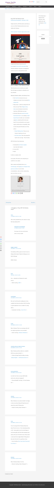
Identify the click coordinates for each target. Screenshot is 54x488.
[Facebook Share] (15, 193)
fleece (17, 120)
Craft (9, 8)
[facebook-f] (29, 1)
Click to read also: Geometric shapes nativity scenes (20, 31)
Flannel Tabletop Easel (19, 131)
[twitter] (33, 1)
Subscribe (43, 34)
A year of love (23, 309)
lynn (12, 421)
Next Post (33, 202)
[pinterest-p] (32, 1)
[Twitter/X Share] (20, 193)
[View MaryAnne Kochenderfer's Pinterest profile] (22, 184)
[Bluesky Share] (13, 193)
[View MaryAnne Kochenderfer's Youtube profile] (20, 184)
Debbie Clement (14, 247)
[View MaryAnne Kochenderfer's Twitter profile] (18, 184)
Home (6, 8)
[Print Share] (22, 193)
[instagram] (31, 1)
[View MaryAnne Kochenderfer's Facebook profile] (17, 184)
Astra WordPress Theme (37, 484)
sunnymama (13, 296)
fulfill (19, 282)
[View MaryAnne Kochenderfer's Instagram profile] (23, 184)
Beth (12, 273)
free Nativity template (23, 144)
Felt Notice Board (18, 135)
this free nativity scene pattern (20, 66)
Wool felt (17, 97)
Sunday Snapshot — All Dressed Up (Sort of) (19, 357)
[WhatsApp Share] (17, 193)
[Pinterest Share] (11, 193)
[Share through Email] (18, 193)
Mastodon (43, 484)
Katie (12, 323)
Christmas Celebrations (23, 332)
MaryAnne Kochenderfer (19, 226)
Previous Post (8, 202)
